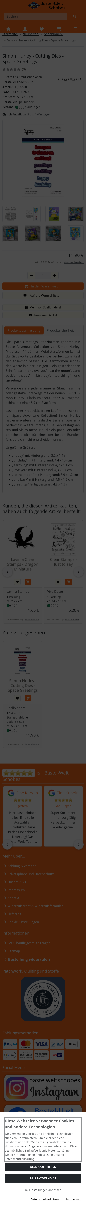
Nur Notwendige (43, 1178)
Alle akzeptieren (43, 1167)
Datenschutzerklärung (45, 1199)
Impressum (73, 1199)
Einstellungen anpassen (44, 1190)
